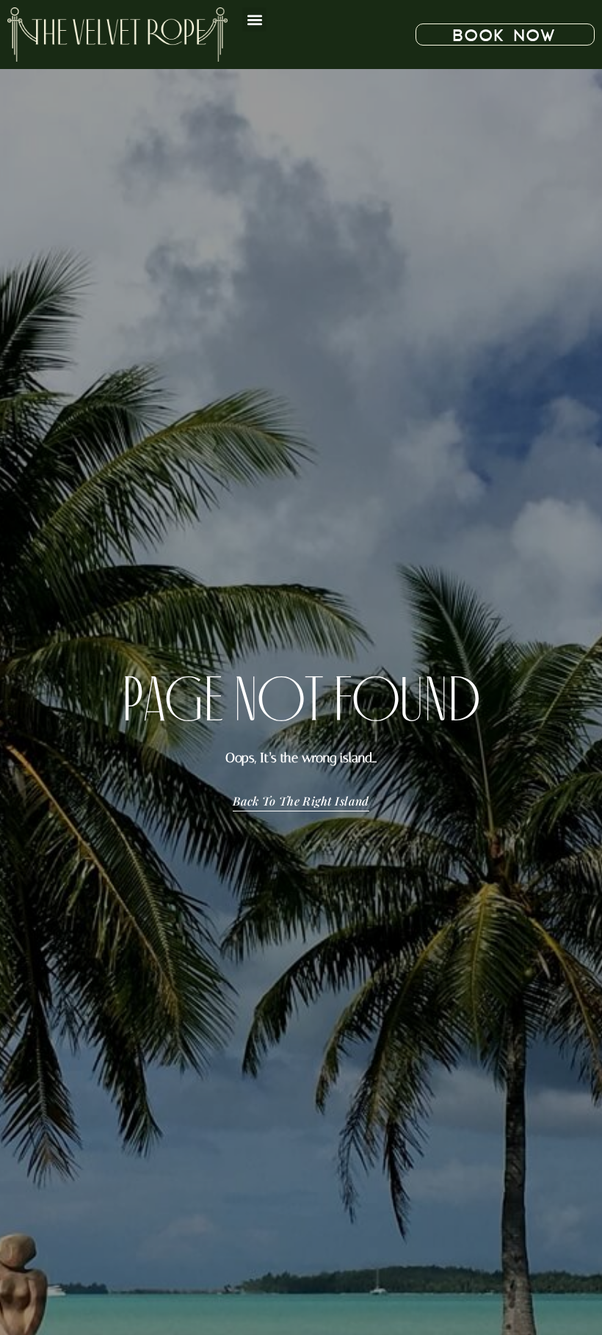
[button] (254, 19)
